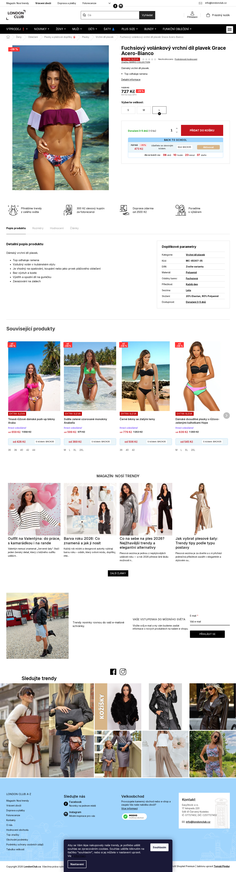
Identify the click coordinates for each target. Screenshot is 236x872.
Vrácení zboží (43, 3)
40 (21, 450)
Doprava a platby (67, 3)
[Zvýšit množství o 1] (176, 128)
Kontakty (11, 820)
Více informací (129, 808)
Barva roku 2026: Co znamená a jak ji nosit (82, 540)
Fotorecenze (89, 3)
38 (15, 450)
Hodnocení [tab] (57, 228)
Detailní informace (130, 79)
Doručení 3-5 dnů (196, 302)
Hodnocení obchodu (17, 829)
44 (33, 450)
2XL (81, 450)
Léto (188, 290)
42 (27, 450)
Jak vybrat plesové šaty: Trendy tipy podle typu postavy (196, 543)
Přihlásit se (207, 634)
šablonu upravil (213, 866)
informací (79, 856)
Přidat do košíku (202, 130)
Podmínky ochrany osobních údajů (24, 844)
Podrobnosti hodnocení (186, 59)
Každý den (192, 284)
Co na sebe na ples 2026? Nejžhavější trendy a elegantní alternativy (142, 543)
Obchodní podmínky (17, 839)
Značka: (135, 62)
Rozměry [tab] (37, 228)
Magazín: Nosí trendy (17, 3)
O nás (9, 825)
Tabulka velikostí (15, 849)
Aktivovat (208, 147)
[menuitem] (17, 29)
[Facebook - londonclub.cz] (115, 6)
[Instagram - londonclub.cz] (121, 6)
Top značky (12, 834)
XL (74, 450)
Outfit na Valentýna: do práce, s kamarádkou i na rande (34, 540)
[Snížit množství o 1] (176, 132)
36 (9, 450)
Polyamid (191, 272)
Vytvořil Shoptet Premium (181, 866)
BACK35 (184, 147)
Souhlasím (159, 847)
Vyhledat (147, 15)
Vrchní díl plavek (195, 254)
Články (74, 228)
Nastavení (77, 864)
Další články (118, 573)
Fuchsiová (192, 278)
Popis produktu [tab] (16, 228)
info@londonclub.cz (198, 821)
